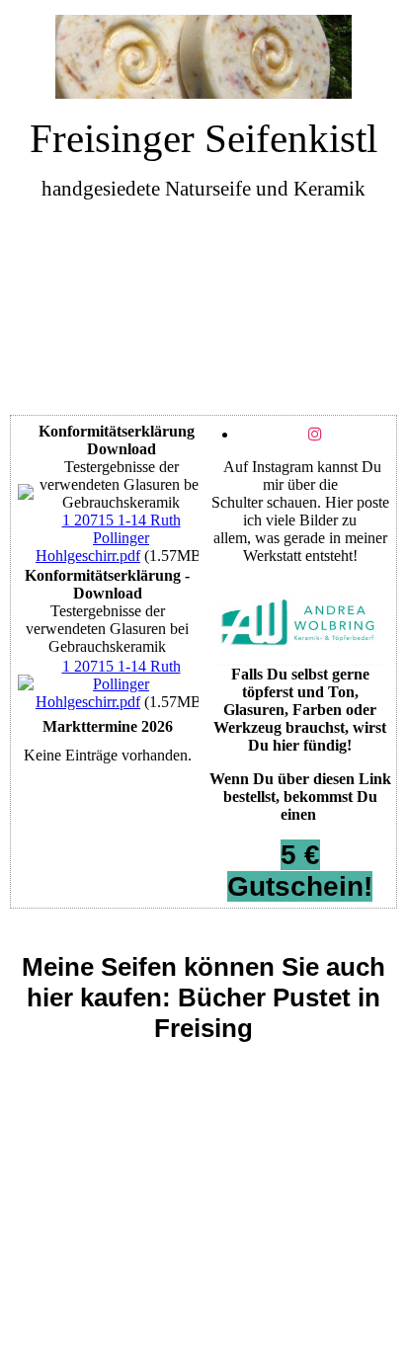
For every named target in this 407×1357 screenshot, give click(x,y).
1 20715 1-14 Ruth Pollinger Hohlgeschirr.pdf (108, 538)
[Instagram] (315, 434)
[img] (204, 57)
